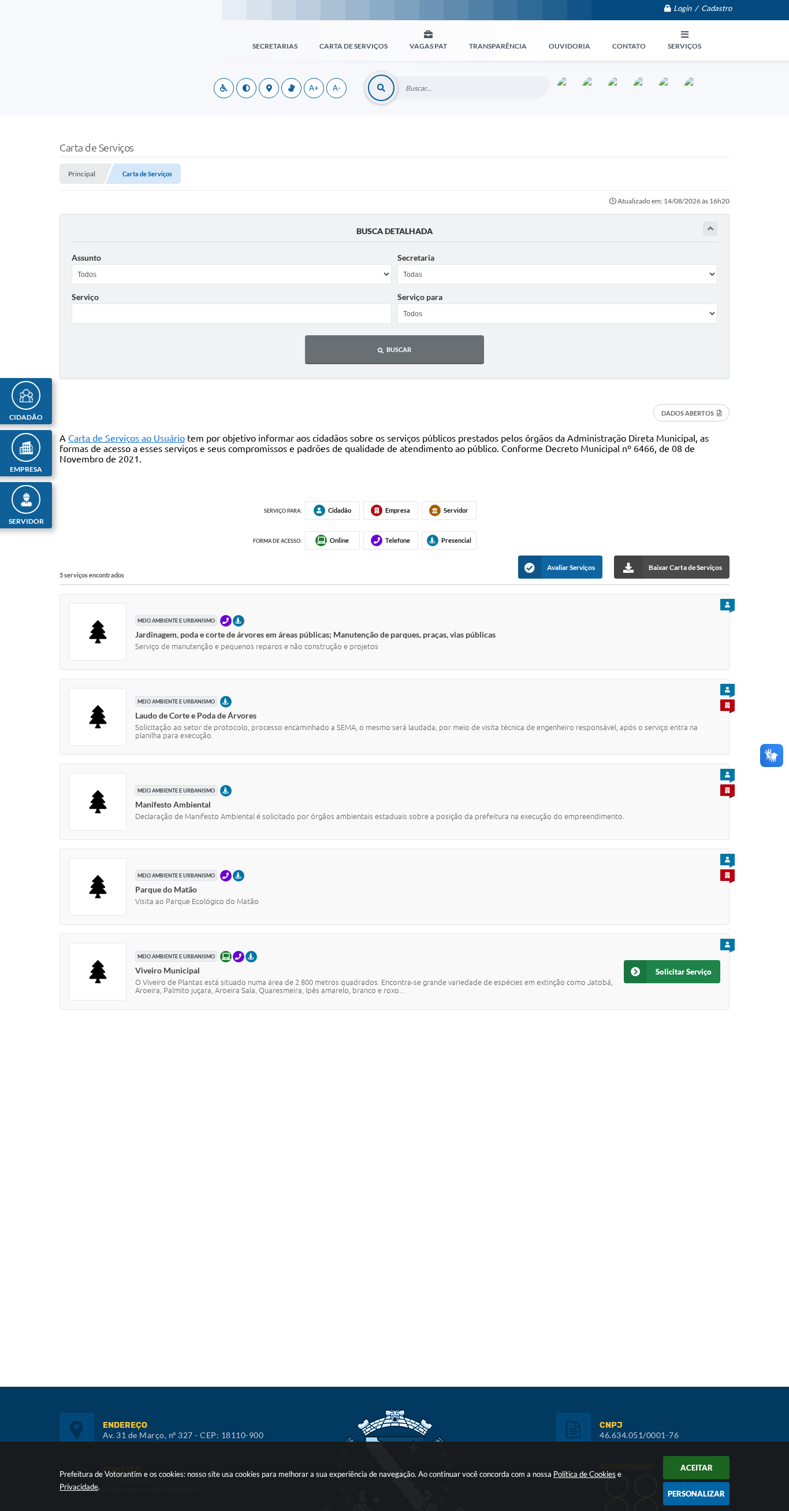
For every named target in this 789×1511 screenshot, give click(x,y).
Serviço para (419, 297)
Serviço (85, 297)
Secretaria (415, 257)
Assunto (86, 257)
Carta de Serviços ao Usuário (126, 438)
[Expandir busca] (710, 228)
